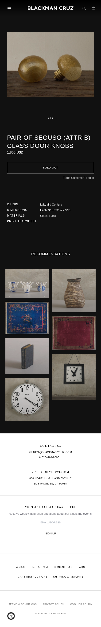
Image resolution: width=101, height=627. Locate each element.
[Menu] (10, 8)
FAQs (81, 567)
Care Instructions (32, 576)
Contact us (63, 567)
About (21, 567)
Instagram (40, 567)
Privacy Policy (53, 604)
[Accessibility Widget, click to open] (11, 616)
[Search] (84, 8)
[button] (50, 64)
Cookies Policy (81, 604)
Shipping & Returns (68, 576)
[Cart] (93, 8)
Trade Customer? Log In (78, 178)
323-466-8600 (50, 457)
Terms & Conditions (23, 604)
